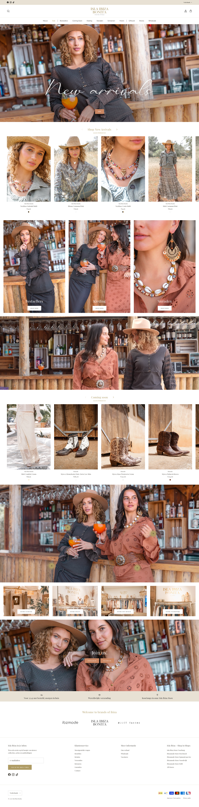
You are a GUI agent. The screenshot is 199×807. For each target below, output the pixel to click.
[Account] (185, 11)
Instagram (92, 661)
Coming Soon (77, 21)
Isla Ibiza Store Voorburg (176, 750)
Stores (141, 21)
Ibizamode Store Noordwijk (177, 760)
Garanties (78, 767)
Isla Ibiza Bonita (17, 799)
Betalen (77, 757)
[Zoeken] (8, 11)
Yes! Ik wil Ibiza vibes (20, 767)
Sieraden (100, 21)
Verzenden (78, 760)
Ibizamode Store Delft (175, 764)
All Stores (170, 767)
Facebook (107, 661)
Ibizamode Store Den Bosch (177, 754)
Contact (77, 771)
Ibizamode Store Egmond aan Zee (179, 757)
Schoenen (111, 21)
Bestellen (78, 754)
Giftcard (132, 21)
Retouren (78, 764)
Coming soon (99, 397)
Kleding (89, 21)
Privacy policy (187, 798)
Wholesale (152, 21)
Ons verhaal (125, 750)
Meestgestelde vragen (82, 750)
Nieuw (45, 21)
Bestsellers (64, 21)
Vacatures (124, 757)
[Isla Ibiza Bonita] (99, 11)
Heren (122, 21)
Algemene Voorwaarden (174, 798)
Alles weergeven (99, 133)
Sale (53, 21)
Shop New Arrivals (99, 129)
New (99, 111)
